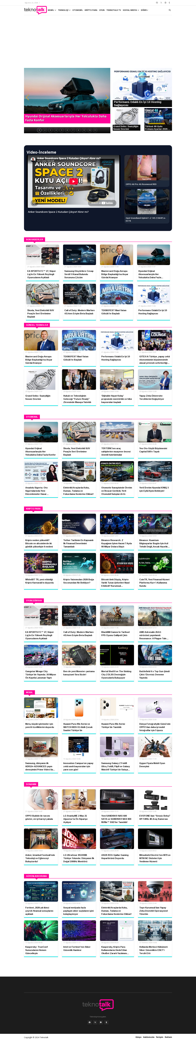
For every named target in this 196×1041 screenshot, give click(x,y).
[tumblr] (106, 1022)
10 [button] (90, 130)
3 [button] (50, 130)
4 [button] (56, 130)
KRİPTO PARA (91, 10)
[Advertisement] (98, 43)
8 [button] (78, 130)
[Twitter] (95, 1022)
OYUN (102, 10)
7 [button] (72, 130)
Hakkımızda (148, 1037)
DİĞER (144, 10)
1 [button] (39, 130)
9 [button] (84, 130)
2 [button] (44, 130)
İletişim (159, 1037)
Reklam (168, 1037)
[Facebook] (89, 1022)
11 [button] (95, 130)
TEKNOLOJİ (63, 10)
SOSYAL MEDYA (130, 10)
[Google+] (101, 1022)
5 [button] (61, 130)
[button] (27, 97)
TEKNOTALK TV (113, 10)
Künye (138, 1037)
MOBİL (51, 10)
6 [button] (67, 130)
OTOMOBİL (77, 10)
